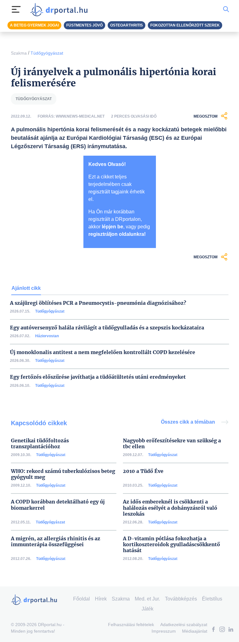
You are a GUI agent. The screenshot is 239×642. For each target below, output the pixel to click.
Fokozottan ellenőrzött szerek (185, 25)
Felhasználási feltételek (131, 624)
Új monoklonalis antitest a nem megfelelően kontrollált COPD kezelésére (102, 352)
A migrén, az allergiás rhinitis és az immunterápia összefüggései (55, 541)
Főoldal (81, 598)
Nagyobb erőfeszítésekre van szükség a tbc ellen (172, 444)
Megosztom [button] (206, 116)
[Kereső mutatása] (226, 9)
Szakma (19, 53)
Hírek (101, 598)
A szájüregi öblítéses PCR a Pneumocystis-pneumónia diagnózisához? (98, 303)
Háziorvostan (47, 336)
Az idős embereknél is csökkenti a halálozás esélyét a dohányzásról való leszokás (170, 508)
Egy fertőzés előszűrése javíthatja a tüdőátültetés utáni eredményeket (98, 377)
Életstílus (212, 598)
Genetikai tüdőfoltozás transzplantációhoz (40, 444)
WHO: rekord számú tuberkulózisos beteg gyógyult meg (63, 474)
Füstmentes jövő (84, 25)
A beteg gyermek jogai (34, 25)
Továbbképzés (181, 598)
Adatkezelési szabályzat (183, 624)
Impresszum (164, 631)
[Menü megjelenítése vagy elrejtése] (16, 9)
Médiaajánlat (194, 631)
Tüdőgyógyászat (46, 53)
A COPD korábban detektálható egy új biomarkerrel (58, 505)
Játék (147, 608)
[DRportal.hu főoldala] (61, 9)
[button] (213, 630)
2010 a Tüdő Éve (143, 471)
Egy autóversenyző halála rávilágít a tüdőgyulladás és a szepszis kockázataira (107, 328)
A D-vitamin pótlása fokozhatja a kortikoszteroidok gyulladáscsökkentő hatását (171, 544)
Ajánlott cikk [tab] (26, 288)
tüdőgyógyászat (34, 99)
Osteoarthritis (126, 25)
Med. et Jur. (147, 598)
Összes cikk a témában (188, 422)
